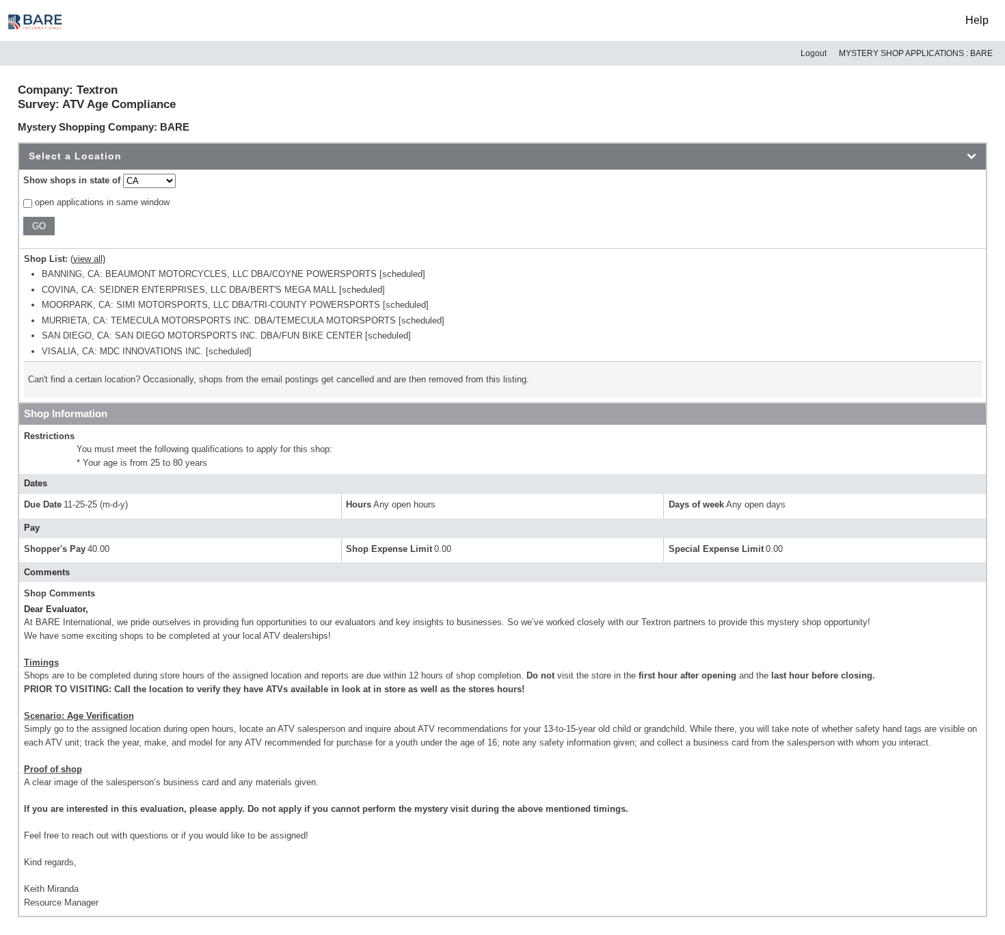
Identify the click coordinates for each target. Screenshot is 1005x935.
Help (977, 20)
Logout (814, 53)
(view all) (87, 259)
